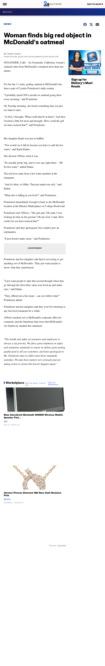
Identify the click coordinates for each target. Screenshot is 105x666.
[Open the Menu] (4, 4)
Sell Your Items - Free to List (35, 384)
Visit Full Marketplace (53, 384)
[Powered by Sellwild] (62, 546)
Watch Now (94, 4)
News (7, 24)
